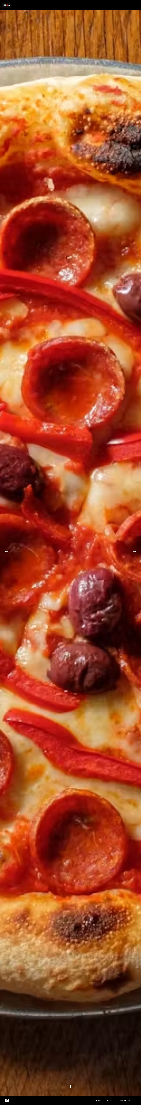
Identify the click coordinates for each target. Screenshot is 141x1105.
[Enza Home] (13, 5)
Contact (109, 1100)
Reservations (126, 1100)
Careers (98, 1100)
